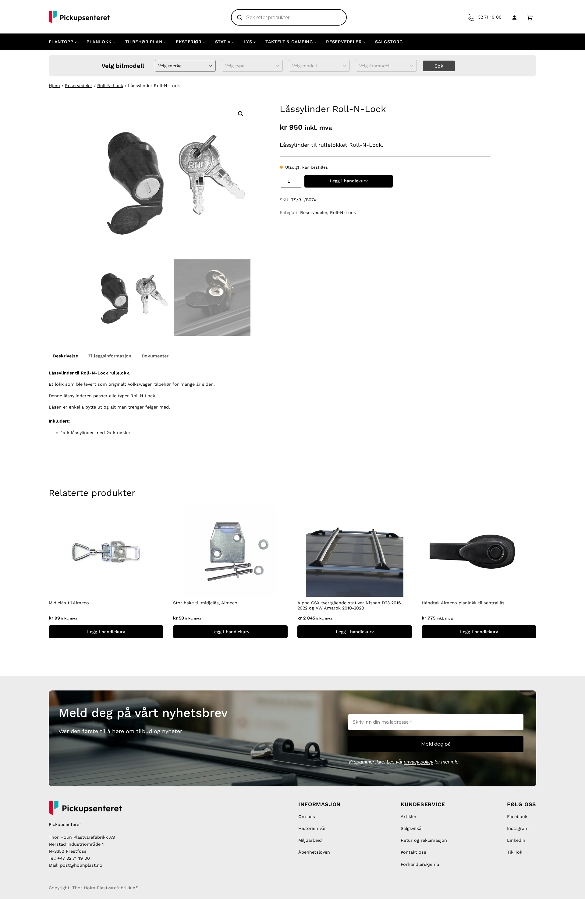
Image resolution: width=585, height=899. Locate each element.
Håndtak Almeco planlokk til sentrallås (463, 602)
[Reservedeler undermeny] (364, 41)
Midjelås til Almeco (69, 602)
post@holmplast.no (81, 865)
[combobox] (159, 65)
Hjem (54, 85)
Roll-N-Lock (110, 85)
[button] (240, 113)
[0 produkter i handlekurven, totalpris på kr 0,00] (529, 17)
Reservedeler (78, 85)
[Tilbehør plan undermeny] (165, 41)
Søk (438, 66)
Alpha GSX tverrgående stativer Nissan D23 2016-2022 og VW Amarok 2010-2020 (350, 605)
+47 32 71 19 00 (73, 858)
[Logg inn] (513, 17)
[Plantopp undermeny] (75, 41)
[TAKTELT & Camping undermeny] (315, 41)
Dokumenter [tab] (155, 355)
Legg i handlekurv (349, 180)
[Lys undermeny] (254, 41)
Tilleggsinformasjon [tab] (109, 355)
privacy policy (418, 761)
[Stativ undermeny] (233, 41)
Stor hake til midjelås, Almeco (205, 602)
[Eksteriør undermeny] (204, 41)
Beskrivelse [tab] (65, 355)
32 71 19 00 (490, 17)
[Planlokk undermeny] (114, 41)
